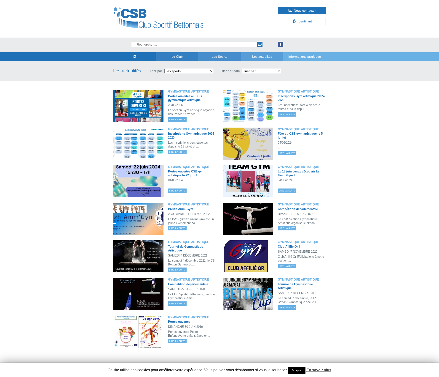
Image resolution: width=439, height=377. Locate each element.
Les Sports (219, 56)
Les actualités (262, 56)
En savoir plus (318, 370)
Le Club (177, 56)
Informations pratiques (304, 56)
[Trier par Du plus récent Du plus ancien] (261, 71)
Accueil (134, 56)
